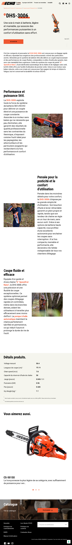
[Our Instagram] (69, 3)
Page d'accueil (6, 8)
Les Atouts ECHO (26, 523)
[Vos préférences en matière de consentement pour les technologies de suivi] (68, 541)
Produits (12, 8)
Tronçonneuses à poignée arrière (30, 8)
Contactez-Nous (26, 532)
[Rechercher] (60, 3)
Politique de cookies (25, 527)
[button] (33, 489)
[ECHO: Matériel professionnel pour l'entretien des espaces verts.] (8, 3)
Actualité (50, 2)
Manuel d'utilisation (10, 536)
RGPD (5, 532)
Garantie (6, 523)
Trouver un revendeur (40, 2)
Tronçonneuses (18, 8)
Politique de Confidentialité (9, 527)
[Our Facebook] (63, 3)
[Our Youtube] (66, 3)
